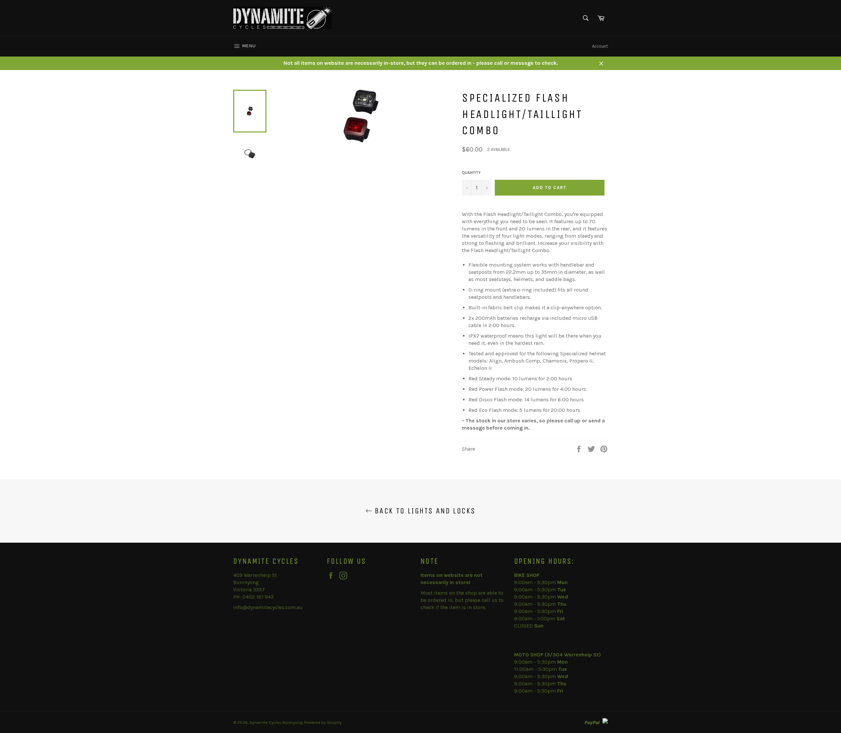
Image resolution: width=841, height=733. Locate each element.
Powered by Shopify (323, 722)
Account (600, 46)
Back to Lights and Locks (424, 510)
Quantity (471, 172)
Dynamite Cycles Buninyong (276, 722)
